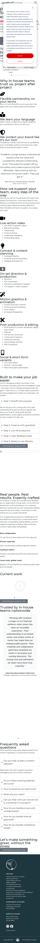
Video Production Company (15, 876)
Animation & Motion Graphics (15, 890)
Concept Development (13, 886)
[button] (1, 70)
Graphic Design (11, 882)
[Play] (20, 586)
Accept (20, 56)
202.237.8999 (10, 908)
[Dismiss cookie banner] (33, 7)
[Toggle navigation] (35, 3)
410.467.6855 (10, 920)
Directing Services (12, 878)
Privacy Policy (10, 930)
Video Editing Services (13, 880)
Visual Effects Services (13, 884)
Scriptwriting (10, 888)
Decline (20, 61)
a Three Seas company (29, 940)
